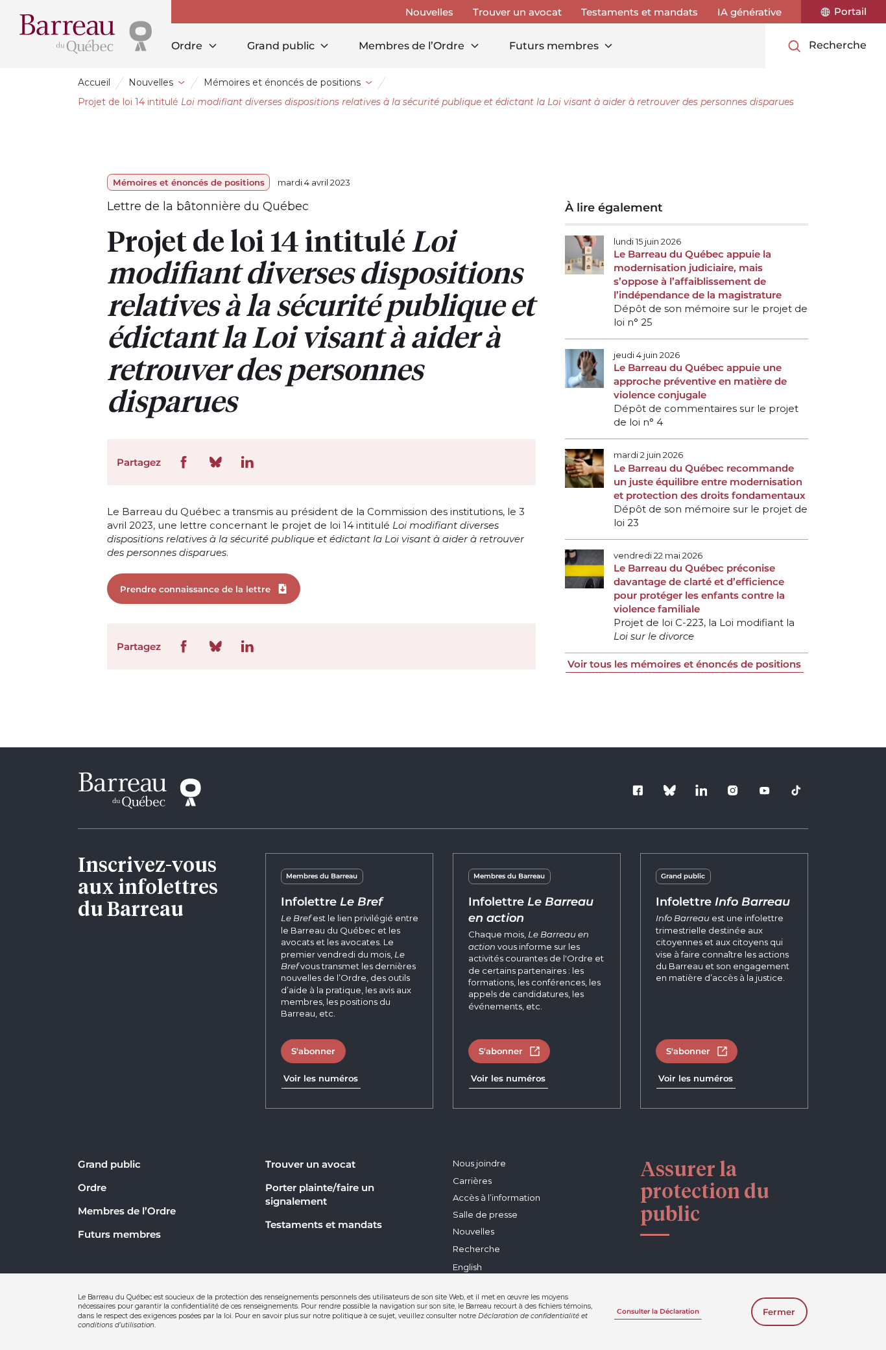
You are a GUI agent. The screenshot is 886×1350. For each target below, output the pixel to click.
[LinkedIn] (701, 790)
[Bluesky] (670, 790)
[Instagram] (733, 790)
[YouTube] (764, 790)
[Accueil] (85, 34)
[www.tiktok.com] (796, 790)
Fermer (779, 1312)
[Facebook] (638, 790)
